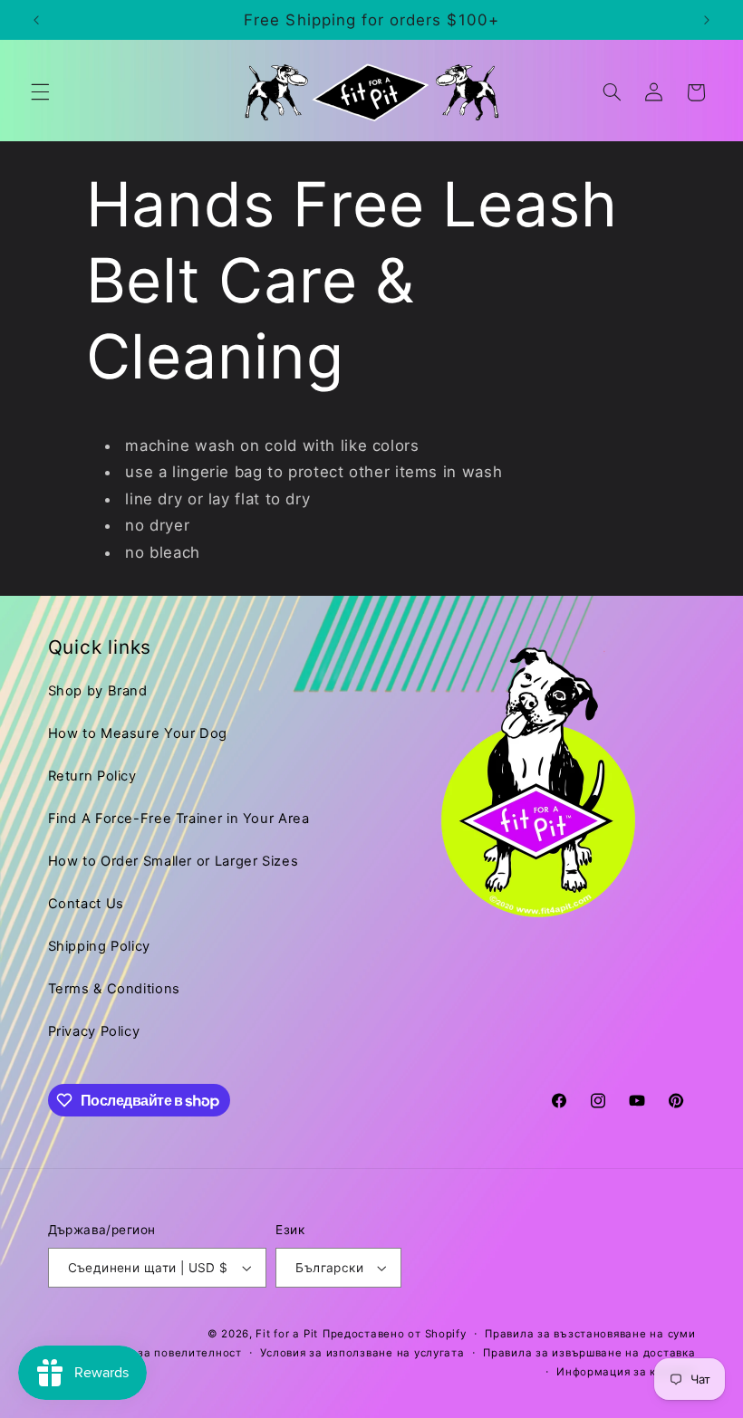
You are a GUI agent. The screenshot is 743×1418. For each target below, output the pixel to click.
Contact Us (86, 904)
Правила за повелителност (163, 1352)
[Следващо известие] (707, 20)
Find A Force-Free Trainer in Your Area (179, 818)
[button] (40, 92)
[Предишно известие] (36, 20)
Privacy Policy (94, 1031)
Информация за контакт (625, 1371)
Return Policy (92, 776)
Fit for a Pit (287, 1333)
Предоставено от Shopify (395, 1333)
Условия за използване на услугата (362, 1352)
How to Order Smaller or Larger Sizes (173, 861)
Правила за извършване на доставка (589, 1352)
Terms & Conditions (114, 989)
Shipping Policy (99, 946)
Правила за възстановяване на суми (590, 1333)
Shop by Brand (98, 691)
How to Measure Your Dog (138, 733)
